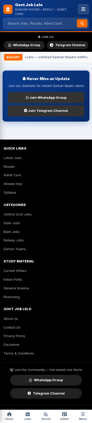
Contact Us (12, 327)
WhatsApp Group (26, 45)
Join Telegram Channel (47, 111)
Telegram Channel (70, 45)
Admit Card (12, 175)
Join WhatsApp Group (47, 97)
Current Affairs (15, 271)
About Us (11, 319)
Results (9, 167)
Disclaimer (12, 345)
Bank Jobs (12, 232)
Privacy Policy (14, 336)
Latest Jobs (13, 158)
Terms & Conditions (19, 353)
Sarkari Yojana (15, 249)
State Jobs (12, 223)
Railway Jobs (14, 240)
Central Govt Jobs (18, 214)
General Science (16, 288)
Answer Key (13, 184)
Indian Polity (13, 279)
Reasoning (12, 297)
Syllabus (10, 192)
